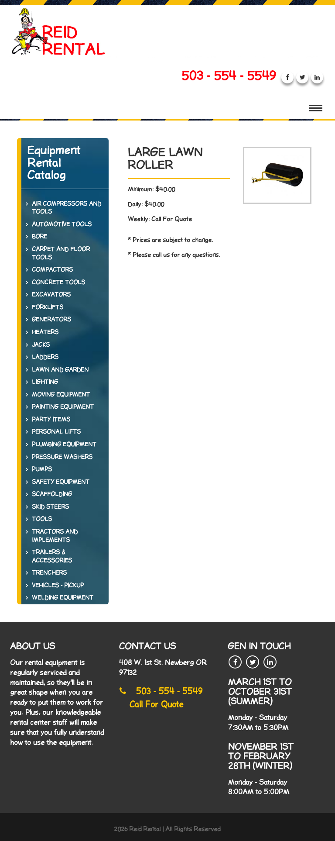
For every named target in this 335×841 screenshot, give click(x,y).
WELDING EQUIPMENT (63, 597)
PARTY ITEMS (51, 419)
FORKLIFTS (48, 307)
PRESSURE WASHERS (62, 457)
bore (40, 236)
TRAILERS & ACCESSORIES (52, 556)
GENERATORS (52, 319)
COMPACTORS (52, 269)
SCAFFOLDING (52, 494)
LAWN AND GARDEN (60, 369)
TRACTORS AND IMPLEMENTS (55, 536)
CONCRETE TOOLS (58, 282)
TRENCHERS (49, 572)
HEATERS (45, 332)
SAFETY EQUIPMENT (61, 482)
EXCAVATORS (51, 294)
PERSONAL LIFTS (56, 431)
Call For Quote (157, 705)
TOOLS (42, 519)
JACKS (41, 344)
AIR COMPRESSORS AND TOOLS (67, 208)
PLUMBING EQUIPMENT (64, 444)
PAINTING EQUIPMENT (63, 406)
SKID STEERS (50, 506)
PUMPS (42, 469)
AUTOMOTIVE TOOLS (62, 224)
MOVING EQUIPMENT (61, 394)
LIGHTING (45, 382)
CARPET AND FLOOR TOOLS (61, 253)
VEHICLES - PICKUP (58, 585)
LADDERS (45, 357)
